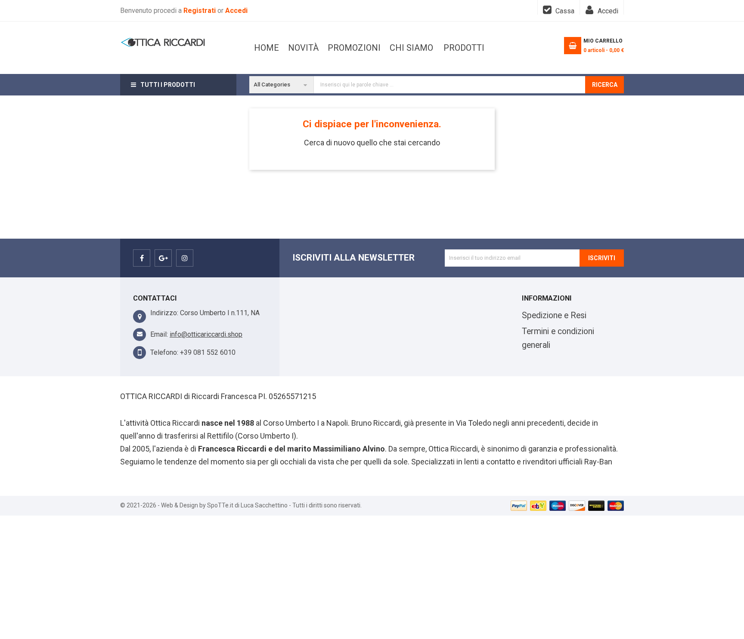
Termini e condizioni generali (558, 338)
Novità (303, 48)
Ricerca (604, 84)
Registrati (200, 10)
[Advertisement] (372, 576)
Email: (159, 334)
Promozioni (354, 48)
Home (266, 48)
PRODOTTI (463, 48)
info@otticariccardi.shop (206, 334)
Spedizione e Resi (554, 315)
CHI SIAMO (411, 48)
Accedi (236, 10)
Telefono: (164, 352)
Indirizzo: (164, 313)
